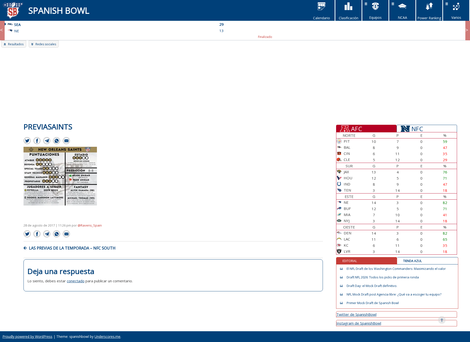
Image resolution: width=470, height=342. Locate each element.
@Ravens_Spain (90, 225)
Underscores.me (107, 336)
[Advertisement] (235, 84)
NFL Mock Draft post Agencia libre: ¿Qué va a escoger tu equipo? (394, 294)
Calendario (321, 18)
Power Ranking (429, 18)
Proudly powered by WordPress (27, 336)
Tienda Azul (412, 261)
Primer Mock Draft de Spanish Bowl (373, 303)
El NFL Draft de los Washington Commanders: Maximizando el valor (396, 269)
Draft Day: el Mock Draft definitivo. (372, 286)
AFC (356, 128)
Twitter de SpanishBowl (356, 314)
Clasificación (348, 18)
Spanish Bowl (58, 10)
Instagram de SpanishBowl (358, 323)
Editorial (349, 261)
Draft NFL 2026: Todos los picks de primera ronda (383, 277)
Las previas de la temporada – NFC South (72, 248)
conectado (75, 280)
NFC (417, 128)
